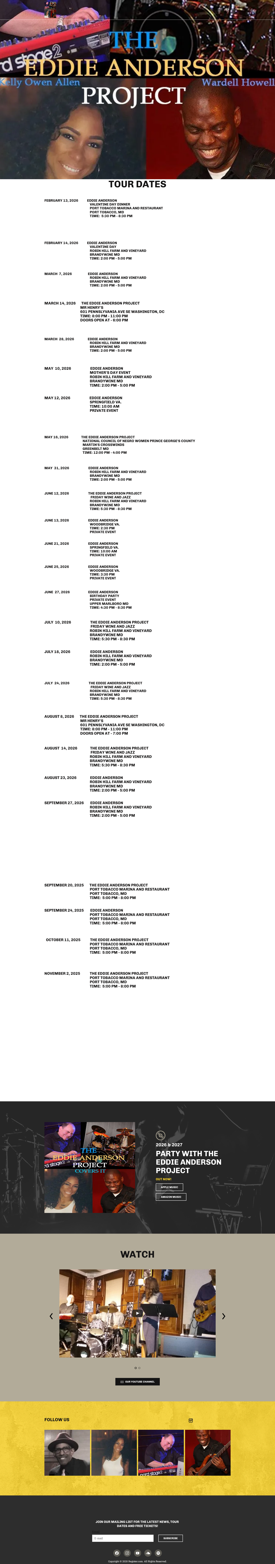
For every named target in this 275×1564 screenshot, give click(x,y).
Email (95, 1531)
